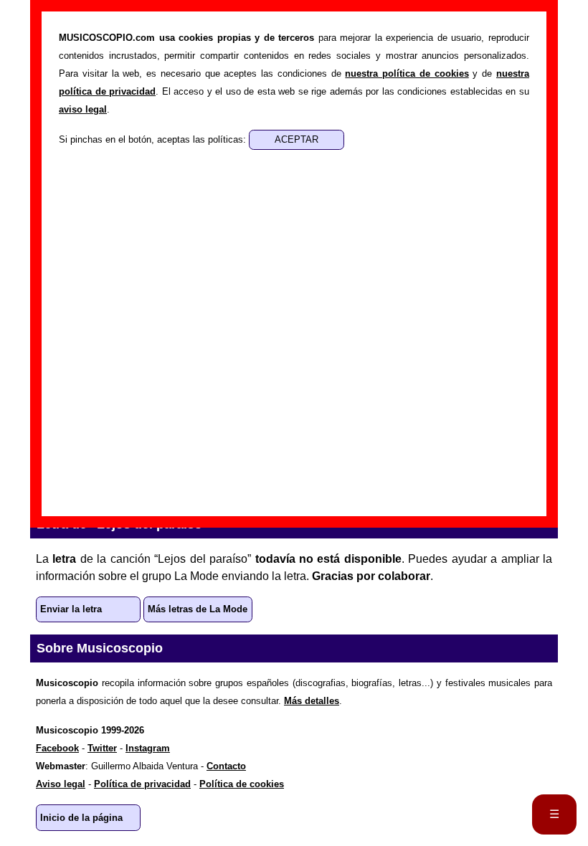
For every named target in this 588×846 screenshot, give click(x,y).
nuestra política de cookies (406, 73)
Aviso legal (60, 784)
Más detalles (311, 700)
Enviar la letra (71, 609)
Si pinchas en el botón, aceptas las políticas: (154, 139)
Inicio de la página (81, 817)
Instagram (147, 748)
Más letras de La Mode (197, 609)
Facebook (57, 748)
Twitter (102, 748)
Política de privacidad (142, 784)
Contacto (226, 766)
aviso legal (83, 109)
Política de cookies (241, 784)
